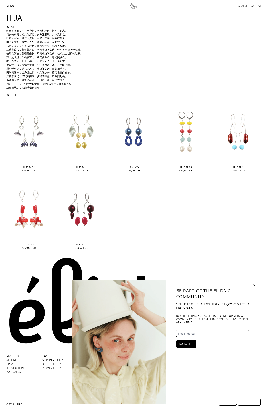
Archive (11, 360)
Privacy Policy (52, 368)
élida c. (18, 404)
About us (12, 356)
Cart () (256, 5)
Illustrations (15, 368)
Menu (10, 5)
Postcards (13, 371)
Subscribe (186, 344)
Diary (10, 364)
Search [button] (243, 5)
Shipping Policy (52, 360)
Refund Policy (52, 364)
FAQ (44, 356)
